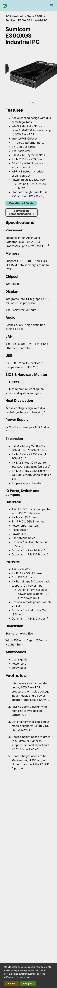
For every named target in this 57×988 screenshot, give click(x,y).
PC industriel (14, 16)
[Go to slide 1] (29, 102)
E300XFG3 (19, 714)
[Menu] (51, 5)
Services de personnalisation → (21, 212)
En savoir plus (23, 977)
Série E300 (34, 16)
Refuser (11, 983)
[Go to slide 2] (33, 102)
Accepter (27, 983)
